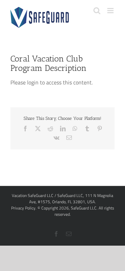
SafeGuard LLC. (84, 208)
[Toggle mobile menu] (111, 10)
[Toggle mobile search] (96, 10)
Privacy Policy (23, 208)
